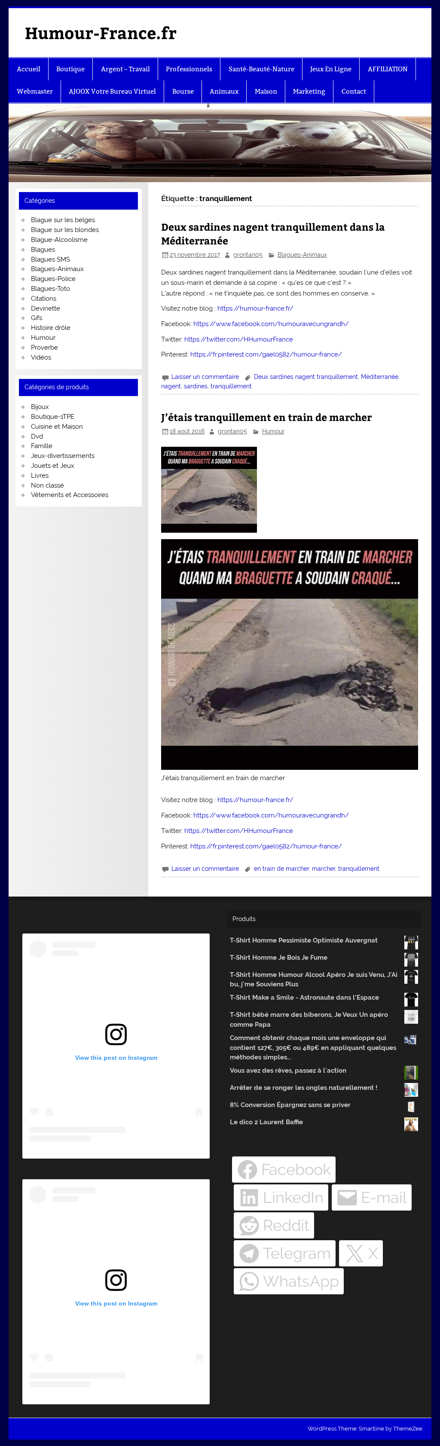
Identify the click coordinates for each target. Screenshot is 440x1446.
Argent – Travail (125, 69)
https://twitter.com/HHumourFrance (238, 339)
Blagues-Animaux (302, 254)
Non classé (47, 485)
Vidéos (41, 357)
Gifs (36, 318)
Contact (354, 91)
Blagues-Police (53, 279)
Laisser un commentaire (205, 376)
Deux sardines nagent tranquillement (306, 376)
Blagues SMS (50, 259)
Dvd (37, 436)
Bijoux (40, 407)
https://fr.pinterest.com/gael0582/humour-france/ (266, 354)
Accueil (28, 69)
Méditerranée (379, 376)
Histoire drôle (50, 328)
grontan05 (248, 254)
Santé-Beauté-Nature (261, 69)
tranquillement (231, 386)
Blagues (43, 249)
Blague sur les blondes (65, 230)
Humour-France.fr (101, 32)
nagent (171, 386)
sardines (196, 386)
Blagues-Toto (50, 289)
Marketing (309, 91)
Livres (40, 475)
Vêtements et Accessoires (69, 495)
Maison (266, 91)
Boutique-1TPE (52, 417)
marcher (323, 868)
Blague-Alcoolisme (59, 240)
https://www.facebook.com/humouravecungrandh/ (271, 324)
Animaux (224, 91)
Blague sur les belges (63, 220)
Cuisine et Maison (57, 426)
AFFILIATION (388, 69)
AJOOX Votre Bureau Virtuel (112, 91)
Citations (43, 298)
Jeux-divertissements (63, 456)
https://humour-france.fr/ (255, 308)
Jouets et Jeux (52, 466)
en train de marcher (281, 868)
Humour (273, 431)
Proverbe (44, 347)
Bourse (183, 91)
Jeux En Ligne (330, 69)
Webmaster (35, 91)
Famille (41, 446)
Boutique (70, 69)
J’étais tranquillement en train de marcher (266, 417)
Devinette (45, 308)
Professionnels (189, 69)
